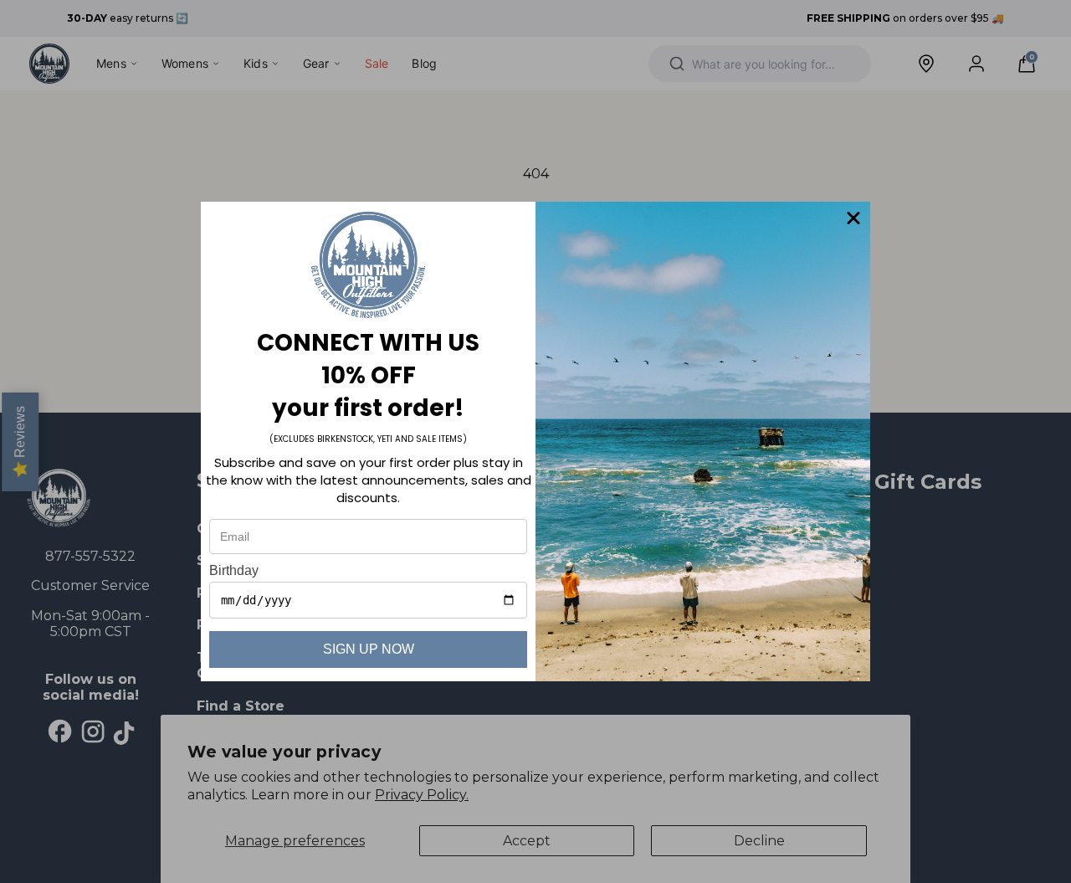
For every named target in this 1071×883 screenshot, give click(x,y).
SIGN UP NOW (368, 649)
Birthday (234, 570)
